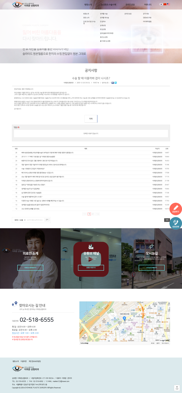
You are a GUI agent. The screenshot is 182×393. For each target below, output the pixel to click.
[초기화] (167, 325)
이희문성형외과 (69, 83)
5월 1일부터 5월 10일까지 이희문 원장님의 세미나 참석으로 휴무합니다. (43, 165)
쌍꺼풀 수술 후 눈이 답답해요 (30, 189)
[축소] (167, 321)
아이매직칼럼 (147, 21)
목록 (91, 119)
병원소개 (86, 14)
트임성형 (103, 29)
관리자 (69, 378)
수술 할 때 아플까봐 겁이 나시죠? (31, 197)
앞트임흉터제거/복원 (106, 33)
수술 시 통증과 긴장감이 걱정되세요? (33, 169)
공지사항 (146, 14)
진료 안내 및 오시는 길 (89, 22)
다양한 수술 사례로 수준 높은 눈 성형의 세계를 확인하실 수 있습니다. (42, 201)
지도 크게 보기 (165, 343)
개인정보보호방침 (35, 361)
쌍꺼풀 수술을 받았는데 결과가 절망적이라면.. (35, 205)
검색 (47, 220)
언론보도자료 (147, 18)
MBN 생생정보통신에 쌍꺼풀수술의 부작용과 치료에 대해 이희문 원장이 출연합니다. (47, 153)
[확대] (167, 317)
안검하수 (103, 21)
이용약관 (24, 361)
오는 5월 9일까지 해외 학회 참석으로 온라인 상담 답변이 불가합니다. (42, 177)
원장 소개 (86, 18)
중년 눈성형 (103, 37)
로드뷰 (152, 343)
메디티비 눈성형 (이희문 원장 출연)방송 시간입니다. (37, 173)
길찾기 (158, 343)
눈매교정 (103, 25)
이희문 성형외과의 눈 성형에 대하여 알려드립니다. (37, 181)
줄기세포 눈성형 (105, 41)
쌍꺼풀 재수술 (104, 18)
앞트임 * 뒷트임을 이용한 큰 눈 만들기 (33, 185)
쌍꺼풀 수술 (103, 14)
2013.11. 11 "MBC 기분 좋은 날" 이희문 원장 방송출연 (38, 157)
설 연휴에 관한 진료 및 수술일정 (31, 193)
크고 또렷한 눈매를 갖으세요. (30, 209)
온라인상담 (127, 14)
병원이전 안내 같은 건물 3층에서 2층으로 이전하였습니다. (39, 161)
